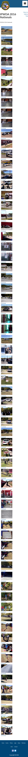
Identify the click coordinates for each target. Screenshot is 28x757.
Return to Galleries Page (25, 14)
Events (7, 743)
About (19, 743)
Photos (11, 743)
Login (15, 743)
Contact (15, 746)
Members (24, 743)
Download (3, 35)
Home (3, 743)
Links (12, 746)
